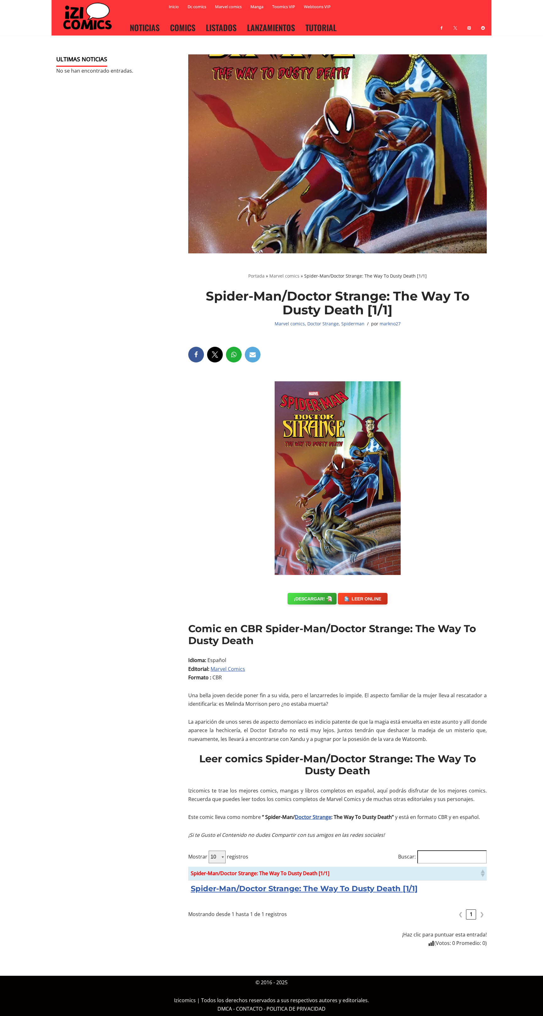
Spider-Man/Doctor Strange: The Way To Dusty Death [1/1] (304, 888)
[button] (482, 873)
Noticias (145, 27)
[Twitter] (215, 354)
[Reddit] (483, 24)
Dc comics (197, 6)
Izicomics (185, 1000)
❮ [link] (460, 914)
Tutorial (321, 27)
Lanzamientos (271, 27)
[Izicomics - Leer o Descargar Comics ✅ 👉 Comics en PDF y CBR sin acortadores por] (89, 16)
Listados (221, 27)
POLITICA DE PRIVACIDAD (296, 1009)
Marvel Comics (228, 668)
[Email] (253, 354)
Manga (256, 6)
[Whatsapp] (234, 354)
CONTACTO (249, 1009)
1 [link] (471, 914)
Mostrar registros (218, 856)
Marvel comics (228, 6)
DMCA (224, 1009)
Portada (256, 276)
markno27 (390, 324)
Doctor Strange (323, 324)
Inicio (174, 6)
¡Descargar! (309, 598)
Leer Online (366, 598)
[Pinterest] (469, 24)
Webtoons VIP (317, 6)
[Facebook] (441, 24)
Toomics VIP (283, 6)
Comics (182, 27)
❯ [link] (482, 914)
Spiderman (353, 324)
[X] (455, 24)
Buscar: (407, 856)
